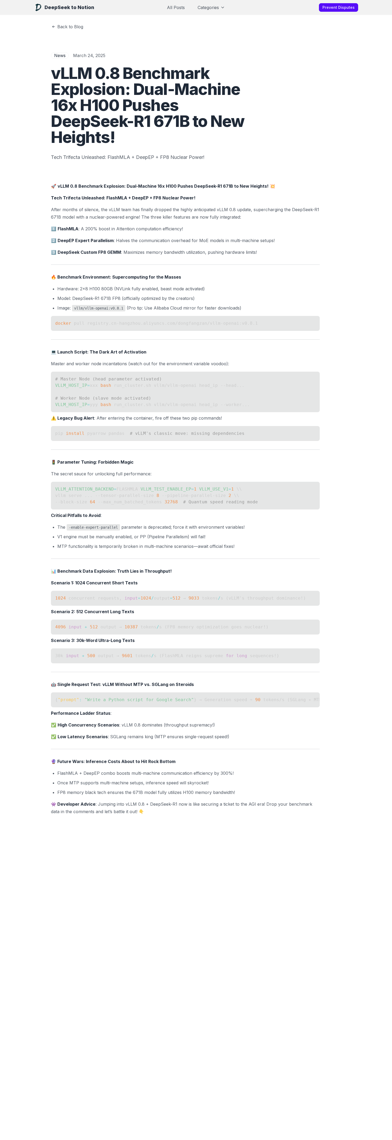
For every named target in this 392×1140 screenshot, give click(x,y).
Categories (208, 7)
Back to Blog (70, 26)
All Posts (176, 7)
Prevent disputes (338, 7)
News (60, 55)
